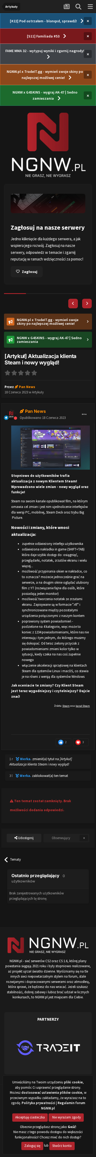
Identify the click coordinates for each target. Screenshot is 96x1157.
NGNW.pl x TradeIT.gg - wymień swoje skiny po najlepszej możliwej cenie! (45, 74)
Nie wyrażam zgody (66, 1117)
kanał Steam (83, 706)
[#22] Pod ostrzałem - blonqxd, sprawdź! (43, 21)
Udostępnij (25, 838)
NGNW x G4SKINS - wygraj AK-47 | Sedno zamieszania (45, 95)
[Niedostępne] (50, 447)
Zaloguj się (32, 1145)
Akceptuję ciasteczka (30, 1117)
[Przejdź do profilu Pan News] (11, 414)
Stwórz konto (62, 1145)
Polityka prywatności (38, 1103)
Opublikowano (43, 417)
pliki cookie (73, 1082)
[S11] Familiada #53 (43, 36)
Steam (66, 706)
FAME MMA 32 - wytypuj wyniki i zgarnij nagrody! (44, 50)
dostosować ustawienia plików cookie (51, 1092)
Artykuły (38, 392)
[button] (73, 303)
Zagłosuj (29, 271)
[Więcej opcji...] (84, 414)
